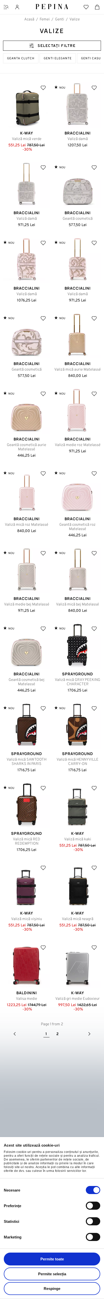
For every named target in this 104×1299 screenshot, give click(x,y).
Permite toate (52, 1259)
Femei (45, 19)
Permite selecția (52, 1274)
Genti (59, 19)
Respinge (52, 1288)
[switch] (93, 1206)
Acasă (29, 19)
